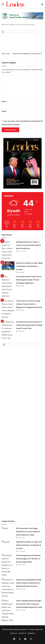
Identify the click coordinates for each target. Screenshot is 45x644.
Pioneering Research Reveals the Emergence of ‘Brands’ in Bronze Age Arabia (28, 558)
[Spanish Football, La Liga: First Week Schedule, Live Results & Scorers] (8, 544)
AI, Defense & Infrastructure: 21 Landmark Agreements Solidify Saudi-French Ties (29, 325)
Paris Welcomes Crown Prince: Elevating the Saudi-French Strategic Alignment (29, 279)
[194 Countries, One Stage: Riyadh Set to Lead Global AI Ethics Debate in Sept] (8, 531)
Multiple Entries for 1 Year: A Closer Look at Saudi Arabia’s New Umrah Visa (28, 245)
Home (5, 24)
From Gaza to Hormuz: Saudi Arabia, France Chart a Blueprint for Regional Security (29, 304)
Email (4, 111)
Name (4, 101)
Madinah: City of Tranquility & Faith (21, 24)
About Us (13, 633)
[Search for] (42, 5)
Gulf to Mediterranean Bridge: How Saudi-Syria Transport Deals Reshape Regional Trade (29, 604)
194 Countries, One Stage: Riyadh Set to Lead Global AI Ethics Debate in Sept (28, 531)
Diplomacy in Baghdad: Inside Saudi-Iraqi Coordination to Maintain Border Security (28, 583)
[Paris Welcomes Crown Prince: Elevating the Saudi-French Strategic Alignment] (8, 286)
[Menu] (3, 5)
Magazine (31, 633)
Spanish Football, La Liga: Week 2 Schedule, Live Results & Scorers (29, 266)
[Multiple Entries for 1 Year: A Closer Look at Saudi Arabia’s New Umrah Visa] (8, 250)
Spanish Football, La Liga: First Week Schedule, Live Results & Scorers (29, 545)
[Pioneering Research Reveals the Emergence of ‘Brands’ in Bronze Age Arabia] (8, 565)
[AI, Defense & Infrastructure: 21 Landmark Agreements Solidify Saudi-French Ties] (8, 330)
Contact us (22, 633)
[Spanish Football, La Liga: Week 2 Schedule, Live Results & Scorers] (8, 265)
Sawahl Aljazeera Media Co (18, 629)
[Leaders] (15, 4)
